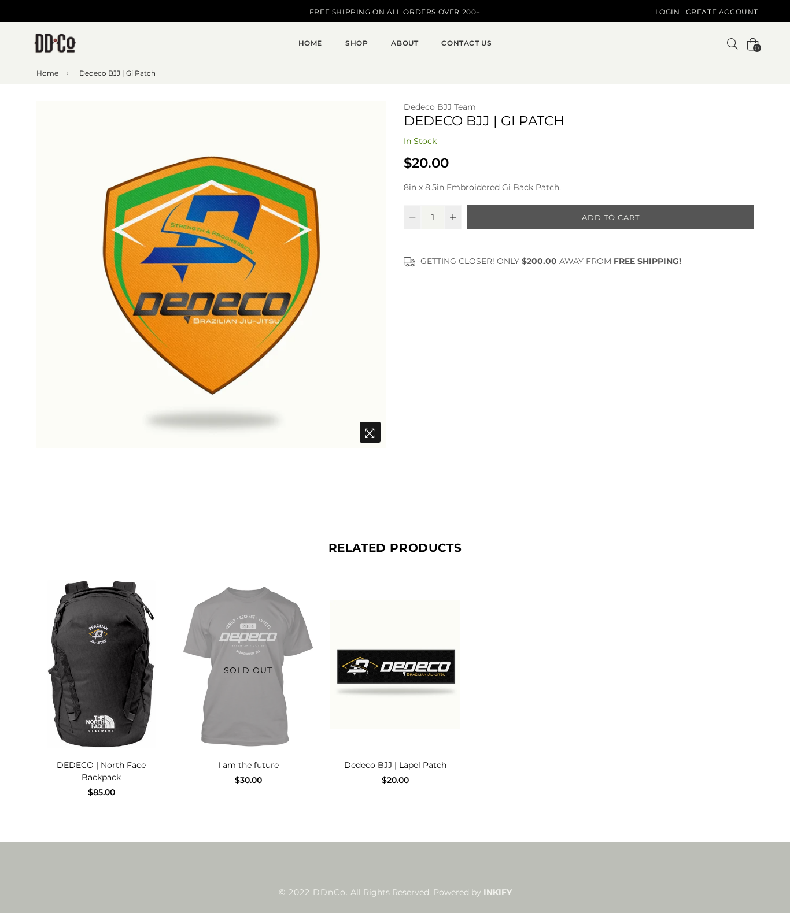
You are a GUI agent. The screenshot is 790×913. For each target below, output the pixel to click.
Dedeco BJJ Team (440, 107)
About (404, 43)
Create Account (722, 12)
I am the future (248, 765)
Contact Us (466, 43)
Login (667, 12)
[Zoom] (370, 432)
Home (310, 43)
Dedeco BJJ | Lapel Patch (395, 765)
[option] (211, 274)
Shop (356, 43)
